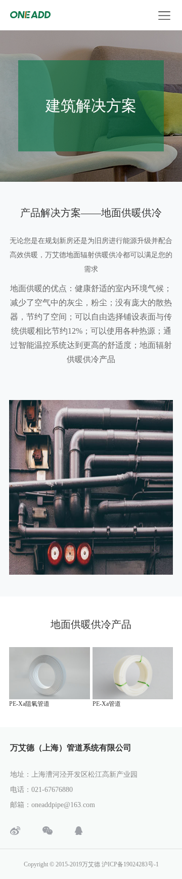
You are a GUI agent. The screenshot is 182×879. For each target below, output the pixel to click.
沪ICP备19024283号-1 (130, 864)
